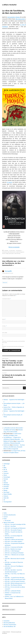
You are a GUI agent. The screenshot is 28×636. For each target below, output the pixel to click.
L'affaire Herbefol (9, 5)
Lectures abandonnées (10, 515)
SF (4, 500)
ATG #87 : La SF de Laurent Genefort (15, 581)
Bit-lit (5, 469)
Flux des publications (9, 622)
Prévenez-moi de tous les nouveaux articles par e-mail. (13, 347)
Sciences (6, 496)
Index (5, 513)
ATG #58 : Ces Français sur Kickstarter (15, 528)
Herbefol (6, 250)
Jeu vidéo (6, 488)
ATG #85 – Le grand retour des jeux (14, 577)
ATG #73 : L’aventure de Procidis (13, 547)
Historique (6, 484)
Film (5, 481)
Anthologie (7, 463)
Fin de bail (7, 520)
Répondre (5, 282)
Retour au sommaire (14, 247)
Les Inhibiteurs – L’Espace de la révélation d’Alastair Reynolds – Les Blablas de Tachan (13, 439)
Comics (5, 471)
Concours (6, 473)
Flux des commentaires (10, 624)
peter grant (11, 253)
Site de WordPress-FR (9, 626)
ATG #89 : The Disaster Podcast (13, 585)
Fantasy (6, 479)
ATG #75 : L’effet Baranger (12, 551)
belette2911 (7, 445)
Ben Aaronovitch (20, 19)
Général (6, 482)
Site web (4, 332)
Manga (5, 490)
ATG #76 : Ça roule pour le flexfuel (14, 553)
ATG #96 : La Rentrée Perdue (13, 590)
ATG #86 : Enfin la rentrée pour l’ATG (15, 579)
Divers (5, 475)
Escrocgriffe (8, 271)
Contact (6, 516)
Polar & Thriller (8, 494)
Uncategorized (7, 501)
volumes (17, 17)
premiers (12, 17)
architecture (5, 252)
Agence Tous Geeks (9, 522)
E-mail (4, 326)
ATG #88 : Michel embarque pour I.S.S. (15, 583)
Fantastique (18, 250)
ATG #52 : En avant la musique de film (15, 524)
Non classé (6, 492)
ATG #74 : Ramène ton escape (13, 549)
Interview (6, 486)
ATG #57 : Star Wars (10, 526)
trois (8, 17)
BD (4, 465)
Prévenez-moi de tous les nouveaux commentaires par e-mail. (13, 342)
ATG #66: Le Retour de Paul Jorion (14, 539)
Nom (4, 319)
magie (7, 253)
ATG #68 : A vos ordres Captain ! (13, 541)
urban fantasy (17, 253)
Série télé (6, 498)
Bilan (5, 467)
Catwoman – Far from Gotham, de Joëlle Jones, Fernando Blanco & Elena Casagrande (14, 446)
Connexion (6, 620)
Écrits (5, 518)
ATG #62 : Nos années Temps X (13, 530)
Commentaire (6, 298)
